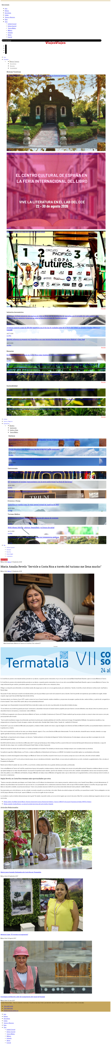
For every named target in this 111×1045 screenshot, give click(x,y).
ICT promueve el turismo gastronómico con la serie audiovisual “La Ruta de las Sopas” (40, 482)
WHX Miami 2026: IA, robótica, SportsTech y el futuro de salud (31, 527)
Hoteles (7, 15)
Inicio (6, 8)
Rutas (6, 19)
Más (5, 545)
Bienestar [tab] (12, 66)
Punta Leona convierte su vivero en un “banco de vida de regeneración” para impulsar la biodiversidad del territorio (50, 389)
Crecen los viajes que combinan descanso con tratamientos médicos (33, 537)
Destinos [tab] (12, 426)
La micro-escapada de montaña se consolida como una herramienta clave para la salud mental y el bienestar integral (51, 364)
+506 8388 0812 (8, 1008)
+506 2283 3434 (8, 1006)
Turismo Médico (12, 28)
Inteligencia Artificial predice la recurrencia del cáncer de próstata (33, 518)
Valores (9, 35)
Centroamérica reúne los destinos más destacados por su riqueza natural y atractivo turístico (44, 440)
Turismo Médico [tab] (14, 432)
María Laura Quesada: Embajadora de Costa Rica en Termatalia (21, 872)
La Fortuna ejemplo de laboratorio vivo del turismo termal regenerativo (34, 409)
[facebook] (6, 45)
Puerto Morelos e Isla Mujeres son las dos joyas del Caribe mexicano (34, 449)
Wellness (10, 30)
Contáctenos (10, 556)
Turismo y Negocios (10, 17)
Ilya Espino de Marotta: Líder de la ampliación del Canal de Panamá (23, 997)
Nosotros (9, 552)
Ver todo (103, 308)
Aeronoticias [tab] (13, 64)
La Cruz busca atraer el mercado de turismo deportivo (29, 459)
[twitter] (6, 48)
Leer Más (9, 150)
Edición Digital (10, 554)
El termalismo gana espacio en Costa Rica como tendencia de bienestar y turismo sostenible (41, 355)
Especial (10, 37)
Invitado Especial (12, 24)
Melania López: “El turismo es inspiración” (14, 934)
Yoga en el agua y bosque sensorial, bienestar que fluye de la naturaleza (34, 374)
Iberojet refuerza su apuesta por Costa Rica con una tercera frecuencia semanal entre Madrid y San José (46, 339)
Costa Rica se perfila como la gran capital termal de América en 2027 (33, 505)
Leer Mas (9, 324)
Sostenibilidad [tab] (13, 68)
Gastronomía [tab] (13, 428)
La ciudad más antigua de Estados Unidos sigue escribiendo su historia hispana (37, 75)
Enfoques (9, 550)
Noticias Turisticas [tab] (14, 61)
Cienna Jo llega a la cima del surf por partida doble (26, 232)
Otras (6, 21)
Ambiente (10, 32)
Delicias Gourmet (12, 26)
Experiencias (6, 423)
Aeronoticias (8, 13)
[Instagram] (6, 50)
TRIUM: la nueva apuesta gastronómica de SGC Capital (28, 491)
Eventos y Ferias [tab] (14, 430)
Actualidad (6, 59)
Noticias (7, 11)
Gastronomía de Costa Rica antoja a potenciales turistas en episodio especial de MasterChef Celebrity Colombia (49, 472)
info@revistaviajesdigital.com (11, 1010)
